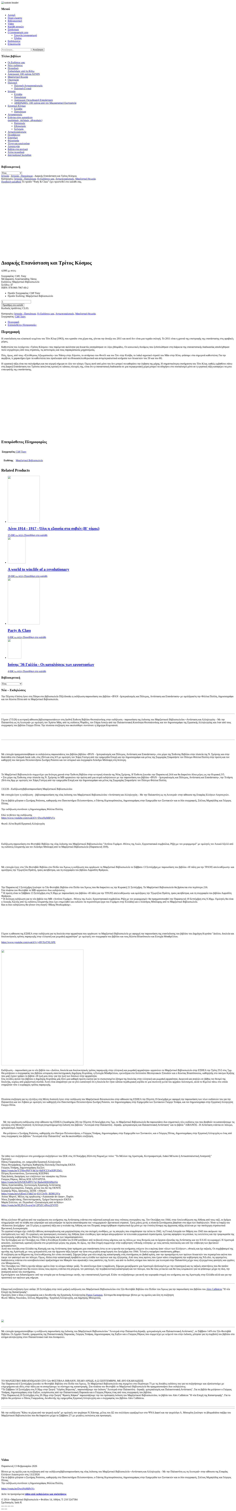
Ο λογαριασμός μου (18, 32)
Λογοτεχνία (14, 146)
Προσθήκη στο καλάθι (13, 305)
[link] (214, 1289)
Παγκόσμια (20, 97)
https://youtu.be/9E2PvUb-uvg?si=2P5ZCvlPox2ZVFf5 (29, 1205)
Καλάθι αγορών (16, 26)
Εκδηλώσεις (14, 41)
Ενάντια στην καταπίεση (25, 119)
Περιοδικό (21, 69)
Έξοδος (18, 38)
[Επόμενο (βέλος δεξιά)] (5, 1509)
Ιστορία (11, 91)
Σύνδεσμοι (13, 29)
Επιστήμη (13, 137)
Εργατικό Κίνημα (17, 105)
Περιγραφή (13, 322)
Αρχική (11, 15)
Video (11, 23)
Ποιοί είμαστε (15, 18)
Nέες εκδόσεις (15, 65)
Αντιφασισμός (15, 114)
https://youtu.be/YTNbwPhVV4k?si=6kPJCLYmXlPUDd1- (32, 1170)
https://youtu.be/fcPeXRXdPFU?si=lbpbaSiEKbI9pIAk (29, 1182)
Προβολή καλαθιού (11, 181)
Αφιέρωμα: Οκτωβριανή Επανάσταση (33, 100)
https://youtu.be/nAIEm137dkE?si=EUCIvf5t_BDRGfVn (30, 1193)
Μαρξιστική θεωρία (18, 77)
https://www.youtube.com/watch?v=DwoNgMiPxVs (28, 817)
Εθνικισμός (20, 126)
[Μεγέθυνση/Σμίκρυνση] (12, 1506)
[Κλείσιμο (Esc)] (2, 1506)
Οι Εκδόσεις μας (16, 62)
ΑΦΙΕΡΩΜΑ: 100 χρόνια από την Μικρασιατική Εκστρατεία (45, 103)
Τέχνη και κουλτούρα (19, 143)
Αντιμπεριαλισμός (17, 132)
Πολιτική (12, 82)
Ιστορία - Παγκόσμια (22, 176)
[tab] (121, 322)
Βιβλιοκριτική (15, 20)
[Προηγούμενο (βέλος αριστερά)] (2, 1509)
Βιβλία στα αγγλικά (18, 149)
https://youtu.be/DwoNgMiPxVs (17, 1488)
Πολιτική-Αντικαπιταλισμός (28, 85)
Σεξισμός (19, 129)
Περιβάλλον (14, 134)
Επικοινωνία (14, 44)
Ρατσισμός (19, 123)
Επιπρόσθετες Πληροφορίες (22, 325)
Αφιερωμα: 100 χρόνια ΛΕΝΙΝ (24, 74)
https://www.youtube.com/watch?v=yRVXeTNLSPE (28, 942)
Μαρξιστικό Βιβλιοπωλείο (29, 460)
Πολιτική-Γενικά (22, 88)
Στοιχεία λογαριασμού (25, 35)
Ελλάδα (18, 94)
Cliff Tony (20, 316)
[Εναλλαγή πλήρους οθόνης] (9, 1506)
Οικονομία (13, 79)
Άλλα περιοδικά (16, 152)
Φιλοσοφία (13, 140)
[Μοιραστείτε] (5, 1506)
